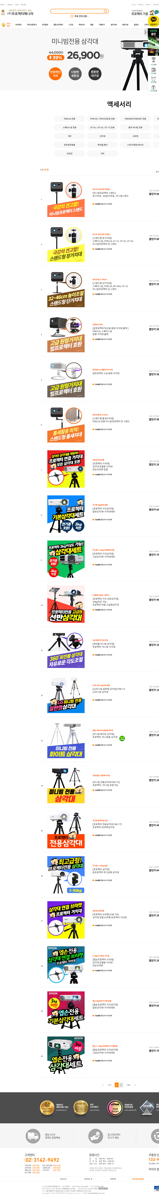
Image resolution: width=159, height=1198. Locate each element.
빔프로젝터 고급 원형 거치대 (106, 371)
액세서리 (119, 104)
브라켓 (135, 136)
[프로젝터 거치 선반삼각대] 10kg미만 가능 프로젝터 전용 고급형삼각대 (106, 600)
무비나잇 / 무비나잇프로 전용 (102, 118)
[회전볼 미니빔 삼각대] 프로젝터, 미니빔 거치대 (104, 643)
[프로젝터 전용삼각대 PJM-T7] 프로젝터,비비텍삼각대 (107, 824)
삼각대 (102, 136)
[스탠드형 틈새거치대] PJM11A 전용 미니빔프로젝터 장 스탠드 (111, 418)
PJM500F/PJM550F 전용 (135, 118)
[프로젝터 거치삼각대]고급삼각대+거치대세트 (104, 553)
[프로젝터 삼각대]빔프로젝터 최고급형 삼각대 (106, 869)
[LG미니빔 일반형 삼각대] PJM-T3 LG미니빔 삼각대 (109, 688)
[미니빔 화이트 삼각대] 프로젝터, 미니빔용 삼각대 (105, 733)
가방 (69, 136)
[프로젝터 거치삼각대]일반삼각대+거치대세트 (104, 508)
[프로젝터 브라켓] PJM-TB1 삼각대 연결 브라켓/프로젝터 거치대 (110, 914)
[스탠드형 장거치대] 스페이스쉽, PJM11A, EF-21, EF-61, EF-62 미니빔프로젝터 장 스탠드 (113, 239)
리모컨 (69, 153)
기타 (102, 153)
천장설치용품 (69, 144)
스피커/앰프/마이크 (135, 144)
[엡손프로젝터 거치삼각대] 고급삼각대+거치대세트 (105, 1049)
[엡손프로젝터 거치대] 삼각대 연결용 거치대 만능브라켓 (103, 961)
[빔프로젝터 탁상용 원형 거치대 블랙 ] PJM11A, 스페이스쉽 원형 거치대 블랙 (110, 329)
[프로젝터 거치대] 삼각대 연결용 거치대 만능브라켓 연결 (103, 465)
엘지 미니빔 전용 (135, 127)
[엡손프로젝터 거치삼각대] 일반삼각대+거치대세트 (105, 1004)
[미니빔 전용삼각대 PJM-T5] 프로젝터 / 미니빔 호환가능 (106, 780)
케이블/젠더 (103, 144)
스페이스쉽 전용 (69, 127)
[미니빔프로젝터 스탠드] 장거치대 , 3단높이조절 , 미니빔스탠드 (111, 192)
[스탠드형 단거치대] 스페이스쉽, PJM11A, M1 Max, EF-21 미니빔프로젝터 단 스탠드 (110, 284)
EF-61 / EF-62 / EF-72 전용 (102, 127)
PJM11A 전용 (69, 118)
